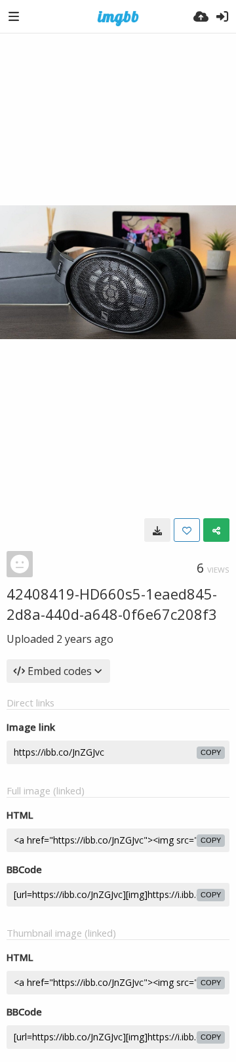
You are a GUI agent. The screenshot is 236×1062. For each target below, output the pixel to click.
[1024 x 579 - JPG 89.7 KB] (157, 530)
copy (211, 752)
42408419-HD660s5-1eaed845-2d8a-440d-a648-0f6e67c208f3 (112, 604)
